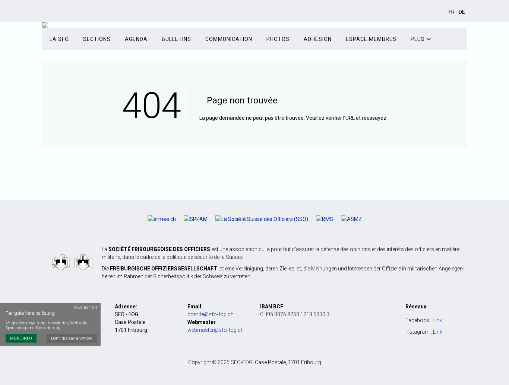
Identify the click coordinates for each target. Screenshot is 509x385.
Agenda (136, 39)
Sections (97, 39)
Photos (278, 39)
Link (437, 320)
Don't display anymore (71, 338)
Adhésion (318, 39)
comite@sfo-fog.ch (210, 314)
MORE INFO (21, 338)
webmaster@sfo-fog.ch (215, 330)
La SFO (59, 39)
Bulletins (176, 39)
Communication (228, 39)
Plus (418, 39)
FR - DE (457, 12)
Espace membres (371, 39)
